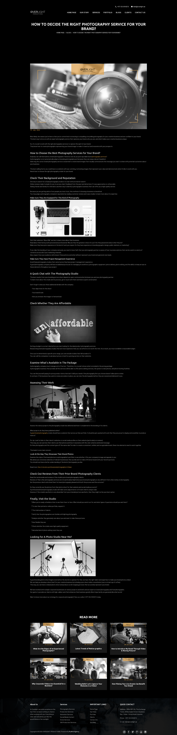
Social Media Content (67, 717)
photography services (99, 156)
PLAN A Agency (74, 731)
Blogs (118, 13)
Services (96, 13)
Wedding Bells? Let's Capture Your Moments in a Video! (88, 685)
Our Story (84, 13)
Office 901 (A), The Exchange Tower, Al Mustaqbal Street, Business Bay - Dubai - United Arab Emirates (132, 712)
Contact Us (140, 13)
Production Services (66, 712)
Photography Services (67, 709)
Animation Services (66, 714)
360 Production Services (68, 722)
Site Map (93, 722)
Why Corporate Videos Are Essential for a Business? (48, 685)
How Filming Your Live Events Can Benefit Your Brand (128, 685)
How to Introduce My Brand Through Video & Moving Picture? (128, 650)
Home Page (71, 13)
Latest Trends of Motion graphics (88, 649)
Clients (128, 13)
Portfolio (107, 13)
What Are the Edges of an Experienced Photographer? (48, 650)
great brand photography (39, 433)
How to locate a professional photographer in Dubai (54, 467)
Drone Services (65, 720)
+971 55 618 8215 (123, 6)
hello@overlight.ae (139, 6)
